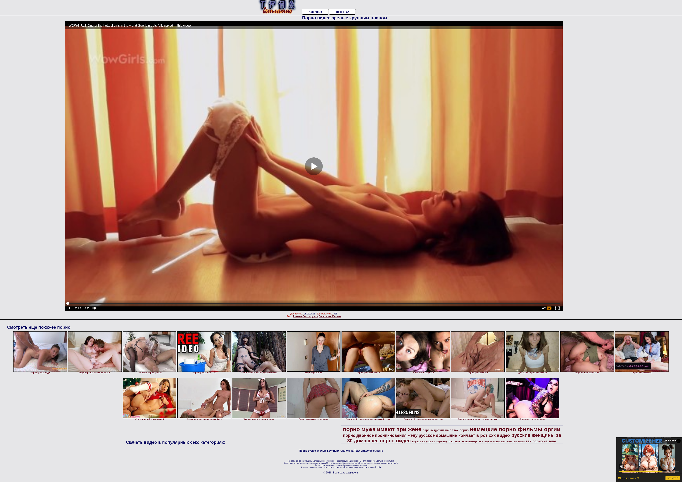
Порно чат (342, 11)
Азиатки (297, 316)
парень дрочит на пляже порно (446, 430)
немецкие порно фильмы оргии (515, 429)
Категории (315, 11)
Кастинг (336, 316)
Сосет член (325, 316)
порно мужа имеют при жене (382, 429)
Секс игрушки (310, 316)
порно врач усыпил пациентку (429, 441)
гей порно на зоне (541, 441)
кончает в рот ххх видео (484, 435)
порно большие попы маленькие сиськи (505, 442)
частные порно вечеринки (466, 441)
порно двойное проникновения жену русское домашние (400, 435)
